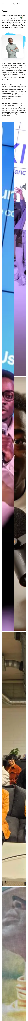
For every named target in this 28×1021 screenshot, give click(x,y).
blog (14, 4)
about (18, 4)
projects (9, 4)
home (3, 4)
